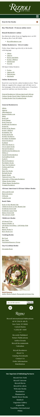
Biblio (4, 116)
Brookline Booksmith (9, 138)
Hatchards (10, 76)
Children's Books (26, 96)
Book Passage (6, 120)
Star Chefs (5, 240)
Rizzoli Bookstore (20, 350)
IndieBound (11, 61)
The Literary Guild (8, 215)
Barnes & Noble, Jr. (8, 223)
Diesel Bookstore (7, 140)
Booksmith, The (7, 132)
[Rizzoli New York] (20, 8)
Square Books (6, 175)
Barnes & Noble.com (8, 114)
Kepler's (4, 159)
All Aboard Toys (7, 221)
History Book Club (8, 213)
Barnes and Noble (12, 57)
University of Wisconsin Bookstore (13, 179)
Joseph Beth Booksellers (10, 155)
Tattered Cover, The (8, 177)
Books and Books (7, 134)
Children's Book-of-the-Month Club (13, 206)
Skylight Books (7, 173)
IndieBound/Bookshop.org (11, 151)
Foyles (9, 70)
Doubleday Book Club (9, 209)
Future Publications (20, 338)
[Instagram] (10, 308)
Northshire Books (8, 163)
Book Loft (5, 118)
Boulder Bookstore (8, 136)
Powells (9, 64)
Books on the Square (8, 128)
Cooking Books (7, 98)
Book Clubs (16, 96)
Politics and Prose (8, 167)
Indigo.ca (5, 153)
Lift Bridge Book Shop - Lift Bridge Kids (15, 225)
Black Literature (7, 194)
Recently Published (20, 335)
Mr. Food (5, 238)
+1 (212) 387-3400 (20, 330)
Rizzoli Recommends (20, 343)
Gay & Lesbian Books (19, 98)
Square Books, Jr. (7, 229)
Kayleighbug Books (8, 157)
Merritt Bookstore (8, 161)
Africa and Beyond (8, 192)
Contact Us (20, 358)
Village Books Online (9, 181)
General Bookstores (8, 94)
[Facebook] (31, 308)
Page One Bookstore (8, 165)
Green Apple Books (8, 147)
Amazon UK (11, 72)
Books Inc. (5, 126)
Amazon (9, 55)
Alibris (9, 53)
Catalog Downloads (20, 356)
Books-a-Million (12, 60)
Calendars (20, 346)
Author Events (20, 340)
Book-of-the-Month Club (10, 205)
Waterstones (11, 74)
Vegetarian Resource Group (11, 242)
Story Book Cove (7, 231)
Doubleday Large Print (9, 211)
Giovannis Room (7, 249)
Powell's (4, 169)
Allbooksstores (7, 112)
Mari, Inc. (5, 227)
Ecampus (5, 143)
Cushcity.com (6, 198)
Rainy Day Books (7, 171)
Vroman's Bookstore (8, 185)
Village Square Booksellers (10, 183)
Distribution (20, 364)
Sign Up (30, 302)
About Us (20, 353)
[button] (20, 22)
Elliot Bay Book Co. (8, 144)
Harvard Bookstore (8, 149)
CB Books (5, 196)
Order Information (20, 361)
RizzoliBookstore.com (14, 41)
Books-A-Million (7, 130)
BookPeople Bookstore (9, 124)
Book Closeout (7, 122)
